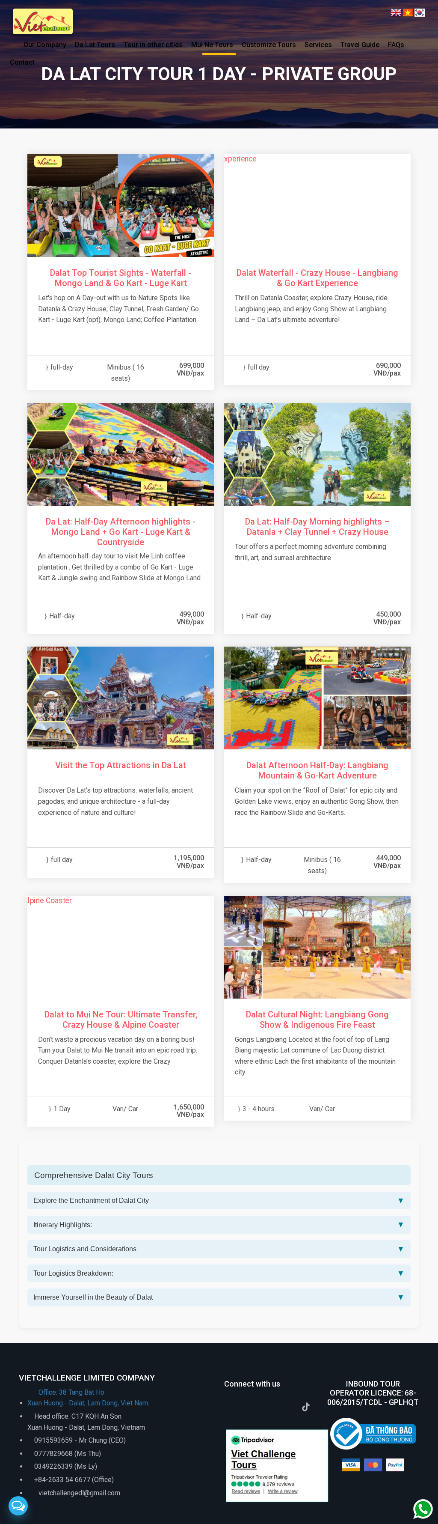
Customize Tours (269, 45)
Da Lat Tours (95, 45)
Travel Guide (359, 45)
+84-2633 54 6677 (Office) (74, 1480)
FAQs (396, 45)
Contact (22, 62)
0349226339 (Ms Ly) (65, 1466)
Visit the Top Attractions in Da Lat (120, 765)
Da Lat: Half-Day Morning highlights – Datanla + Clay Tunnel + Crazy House (317, 526)
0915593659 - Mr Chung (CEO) (80, 1440)
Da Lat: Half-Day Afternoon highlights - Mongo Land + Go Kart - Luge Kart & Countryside (120, 531)
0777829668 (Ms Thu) (67, 1453)
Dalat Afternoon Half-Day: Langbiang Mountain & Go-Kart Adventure (317, 770)
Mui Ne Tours (212, 45)
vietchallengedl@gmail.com (78, 1493)
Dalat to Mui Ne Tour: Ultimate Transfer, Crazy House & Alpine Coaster (120, 1019)
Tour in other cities (153, 45)
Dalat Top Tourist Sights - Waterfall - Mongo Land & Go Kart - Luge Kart (120, 278)
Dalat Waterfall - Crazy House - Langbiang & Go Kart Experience (317, 278)
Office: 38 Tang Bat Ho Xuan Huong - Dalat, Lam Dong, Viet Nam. (88, 1398)
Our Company (45, 45)
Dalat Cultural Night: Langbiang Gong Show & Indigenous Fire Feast (317, 1019)
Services (318, 45)
